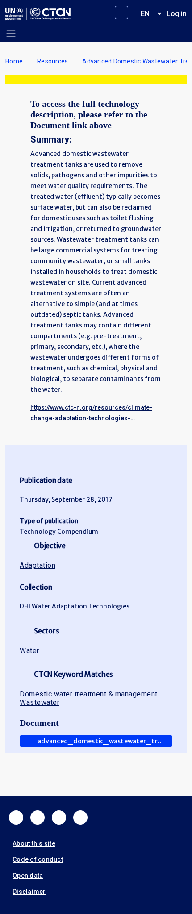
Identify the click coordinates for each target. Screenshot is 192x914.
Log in (177, 13)
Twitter (37, 817)
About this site (34, 843)
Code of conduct (38, 859)
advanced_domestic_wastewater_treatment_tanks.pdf (105, 741)
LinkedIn (59, 817)
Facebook (16, 817)
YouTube (80, 817)
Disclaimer (29, 891)
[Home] (38, 14)
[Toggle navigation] (11, 33)
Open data (28, 875)
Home (14, 61)
